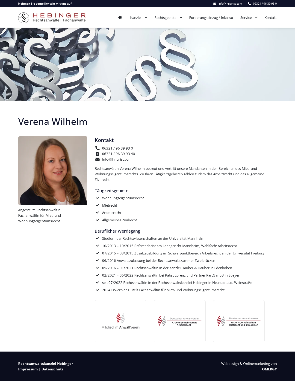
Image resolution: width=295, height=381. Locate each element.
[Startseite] (52, 17)
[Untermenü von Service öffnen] (256, 17)
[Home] (120, 17)
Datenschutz (52, 369)
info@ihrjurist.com (230, 4)
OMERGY (269, 369)
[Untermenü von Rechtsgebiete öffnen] (181, 17)
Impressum (28, 369)
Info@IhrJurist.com (117, 159)
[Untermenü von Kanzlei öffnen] (146, 17)
